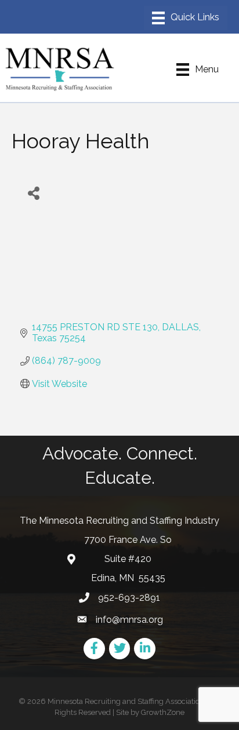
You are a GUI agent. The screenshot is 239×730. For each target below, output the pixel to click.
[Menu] (185, 18)
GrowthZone (162, 712)
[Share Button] (33, 193)
